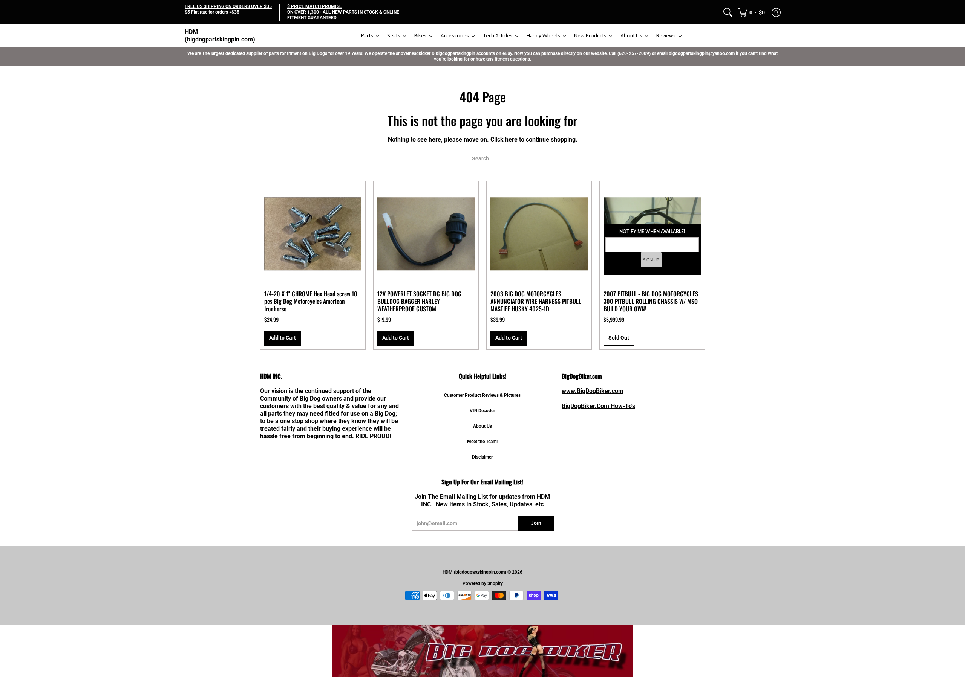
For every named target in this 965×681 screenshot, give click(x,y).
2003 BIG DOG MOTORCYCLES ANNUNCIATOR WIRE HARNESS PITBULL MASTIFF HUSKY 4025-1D (535, 301)
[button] (751, 12)
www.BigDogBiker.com (592, 391)
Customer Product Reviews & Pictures (482, 395)
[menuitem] (728, 12)
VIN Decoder (482, 410)
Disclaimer (482, 457)
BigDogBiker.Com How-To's (598, 406)
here (511, 139)
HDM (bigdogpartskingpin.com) (220, 35)
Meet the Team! (482, 441)
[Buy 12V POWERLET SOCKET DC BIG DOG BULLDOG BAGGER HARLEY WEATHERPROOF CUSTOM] (426, 233)
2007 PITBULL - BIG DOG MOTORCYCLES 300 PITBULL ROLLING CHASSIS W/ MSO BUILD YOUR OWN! (651, 301)
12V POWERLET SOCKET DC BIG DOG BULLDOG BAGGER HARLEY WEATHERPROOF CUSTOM (419, 301)
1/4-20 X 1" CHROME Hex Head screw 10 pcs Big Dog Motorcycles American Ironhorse (310, 301)
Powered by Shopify (483, 583)
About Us (482, 426)
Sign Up (651, 260)
